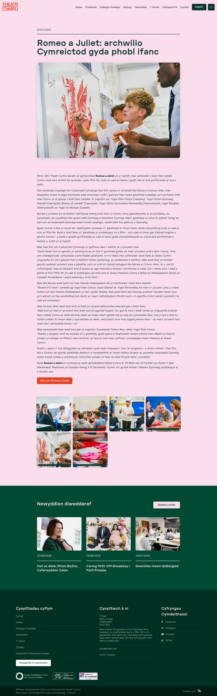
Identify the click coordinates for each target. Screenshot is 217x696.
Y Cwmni (154, 7)
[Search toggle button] (211, 7)
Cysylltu (184, 7)
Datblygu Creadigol (110, 7)
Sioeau (78, 7)
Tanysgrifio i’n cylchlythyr (33, 663)
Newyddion (141, 7)
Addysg (127, 7)
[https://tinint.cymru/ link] (199, 691)
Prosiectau (91, 7)
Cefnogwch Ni (169, 7)
